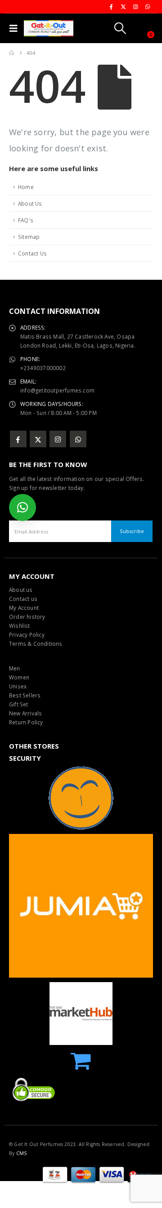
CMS (21, 1153)
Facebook (18, 439)
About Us (30, 203)
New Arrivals (25, 713)
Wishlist (19, 625)
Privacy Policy (27, 634)
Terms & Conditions (36, 643)
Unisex (18, 686)
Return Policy (26, 722)
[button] (15, 28)
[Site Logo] (48, 28)
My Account (24, 607)
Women (19, 677)
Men (14, 668)
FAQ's (25, 220)
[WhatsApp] (147, 6)
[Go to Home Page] (11, 52)
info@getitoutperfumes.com (57, 390)
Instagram (58, 439)
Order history (27, 616)
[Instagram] (135, 6)
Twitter (38, 439)
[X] (123, 6)
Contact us (23, 598)
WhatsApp (78, 439)
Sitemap (29, 236)
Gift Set (18, 704)
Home (26, 186)
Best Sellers (24, 695)
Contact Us (32, 253)
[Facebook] (111, 6)
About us (21, 589)
